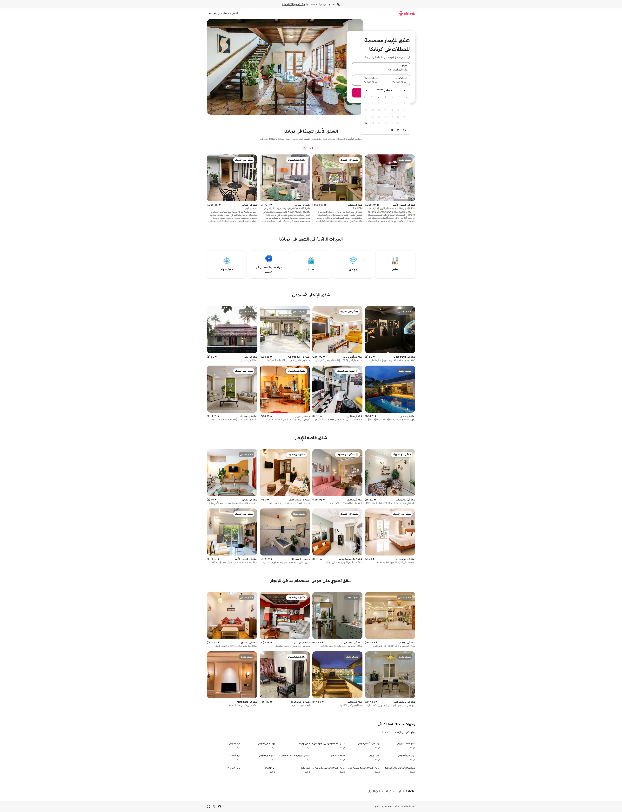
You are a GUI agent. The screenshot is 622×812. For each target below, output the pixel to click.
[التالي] (304, 148)
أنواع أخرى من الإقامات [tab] (404, 732)
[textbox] (395, 82)
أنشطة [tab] (385, 732)
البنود (376, 806)
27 (372, 123)
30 (398, 130)
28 (366, 123)
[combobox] (381, 70)
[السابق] (317, 148)
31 (392, 130)
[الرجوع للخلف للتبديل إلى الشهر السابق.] (404, 90)
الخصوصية (387, 806)
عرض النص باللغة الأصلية (293, 4)
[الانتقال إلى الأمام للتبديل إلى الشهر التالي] (367, 90)
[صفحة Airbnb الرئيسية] (407, 13)
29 (404, 130)
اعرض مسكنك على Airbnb (223, 13)
